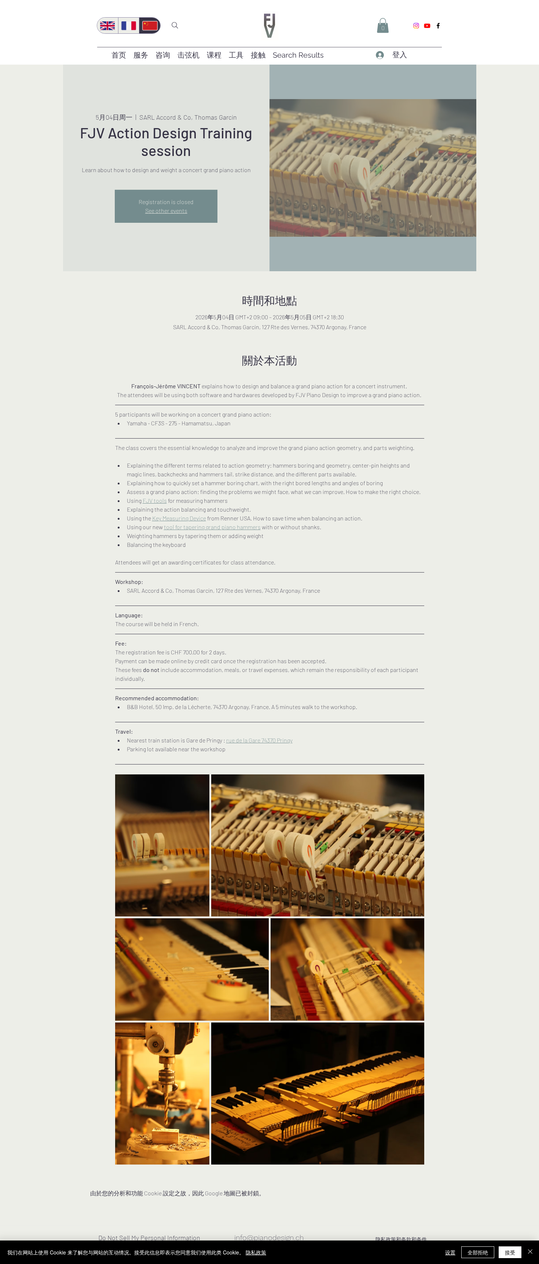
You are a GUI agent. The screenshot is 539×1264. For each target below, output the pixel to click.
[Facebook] (438, 25)
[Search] (175, 25)
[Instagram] (416, 25)
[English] (107, 25)
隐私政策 (256, 1252)
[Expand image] (162, 845)
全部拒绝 (477, 1252)
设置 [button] (450, 1252)
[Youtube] (427, 25)
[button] (383, 25)
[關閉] (530, 1252)
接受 (510, 1252)
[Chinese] (149, 25)
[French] (128, 25)
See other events (166, 210)
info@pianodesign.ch (269, 1237)
